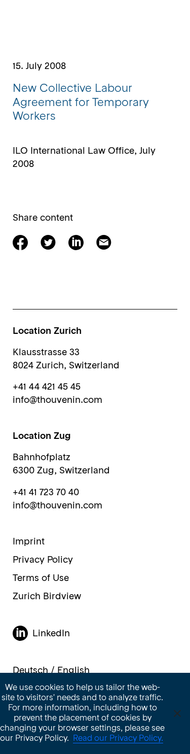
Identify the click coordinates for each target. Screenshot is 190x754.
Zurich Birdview (47, 596)
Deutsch (30, 670)
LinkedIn (51, 633)
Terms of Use (41, 578)
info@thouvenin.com (57, 400)
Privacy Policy (43, 560)
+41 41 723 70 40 (46, 492)
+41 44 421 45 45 (47, 387)
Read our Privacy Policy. (118, 739)
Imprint (29, 541)
